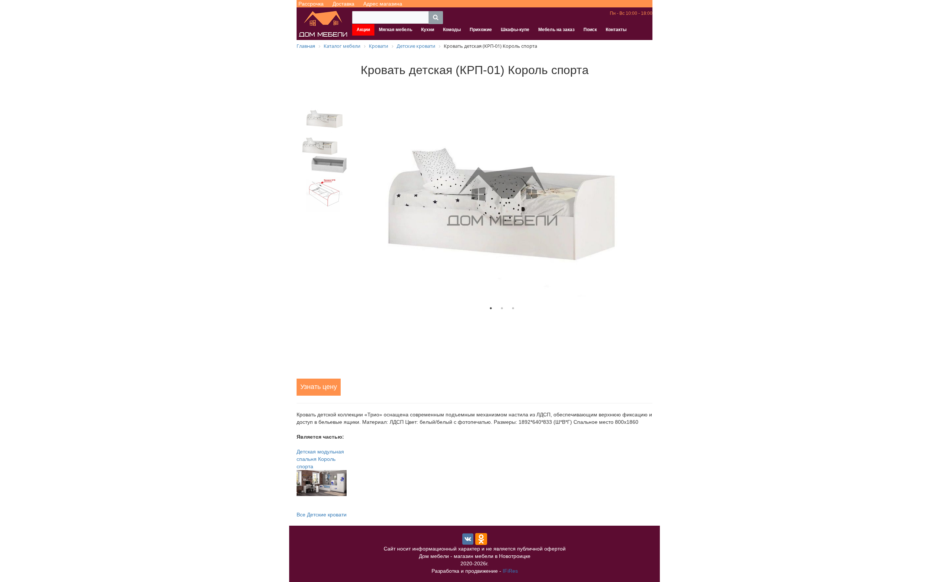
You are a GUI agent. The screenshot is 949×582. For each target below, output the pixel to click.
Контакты (616, 29)
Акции (363, 29)
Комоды (452, 29)
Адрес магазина (382, 4)
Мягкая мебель (395, 29)
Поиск (590, 29)
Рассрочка (311, 4)
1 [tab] (491, 308)
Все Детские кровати (322, 515)
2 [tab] (502, 308)
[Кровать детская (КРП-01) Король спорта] (502, 196)
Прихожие (481, 29)
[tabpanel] (502, 196)
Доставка (343, 4)
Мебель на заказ (556, 29)
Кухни (427, 29)
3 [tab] (513, 308)
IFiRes (510, 571)
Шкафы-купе (515, 29)
